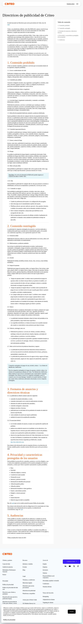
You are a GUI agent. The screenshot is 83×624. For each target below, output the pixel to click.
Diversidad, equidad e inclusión (51, 580)
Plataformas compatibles (29, 593)
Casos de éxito (6, 564)
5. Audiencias (61, 40)
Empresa (45, 567)
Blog (24, 570)
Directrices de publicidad (29, 590)
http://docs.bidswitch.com (17, 442)
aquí (8, 24)
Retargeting (46, 596)
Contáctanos (46, 583)
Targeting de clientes (48, 602)
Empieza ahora (70, 3)
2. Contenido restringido (64, 28)
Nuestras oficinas (47, 586)
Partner (4, 574)
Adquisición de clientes (49, 599)
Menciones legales (27, 583)
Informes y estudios (28, 564)
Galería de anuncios (8, 567)
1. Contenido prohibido (64, 25)
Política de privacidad (8, 584)
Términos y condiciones (29, 580)
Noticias (45, 573)
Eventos (25, 567)
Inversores (45, 570)
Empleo (45, 564)
